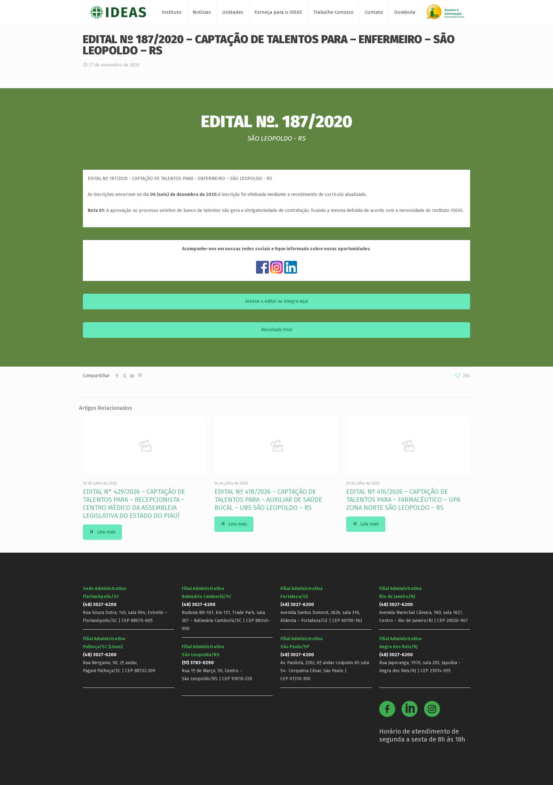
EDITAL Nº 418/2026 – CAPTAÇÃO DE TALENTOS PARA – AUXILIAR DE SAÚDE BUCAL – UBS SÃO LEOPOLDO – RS (268, 499)
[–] (448, 14)
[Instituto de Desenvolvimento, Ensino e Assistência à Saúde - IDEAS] (118, 12)
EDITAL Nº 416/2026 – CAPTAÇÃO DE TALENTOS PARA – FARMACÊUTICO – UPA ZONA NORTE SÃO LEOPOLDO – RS (403, 499)
